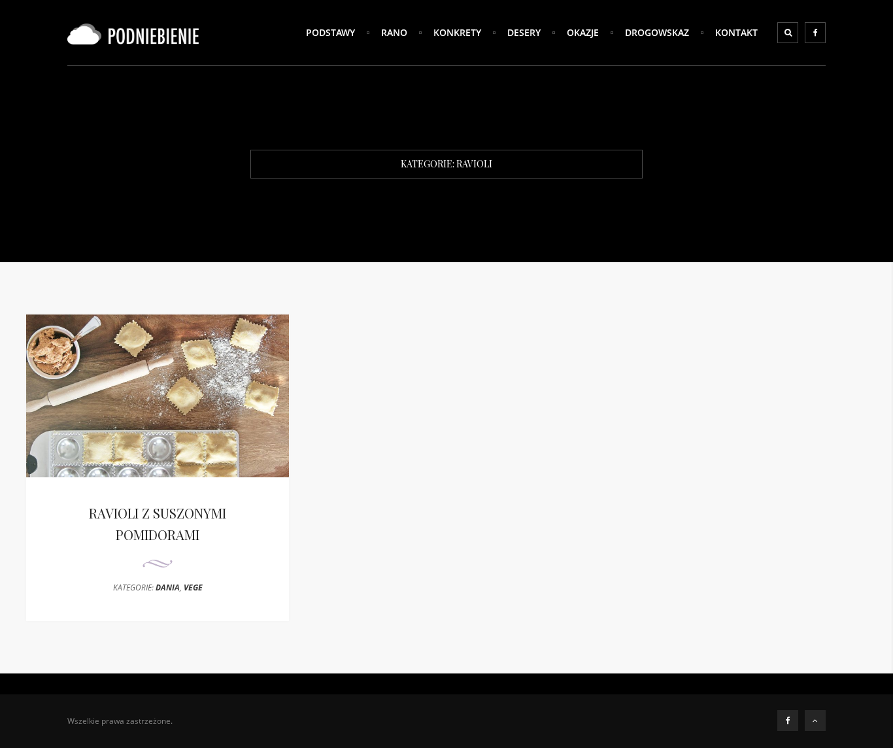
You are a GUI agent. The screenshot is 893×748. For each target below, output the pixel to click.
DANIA (168, 587)
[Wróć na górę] (815, 720)
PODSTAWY (330, 32)
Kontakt (736, 32)
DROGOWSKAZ (657, 32)
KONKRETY (457, 32)
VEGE (193, 587)
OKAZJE (583, 32)
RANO (394, 32)
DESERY (524, 32)
